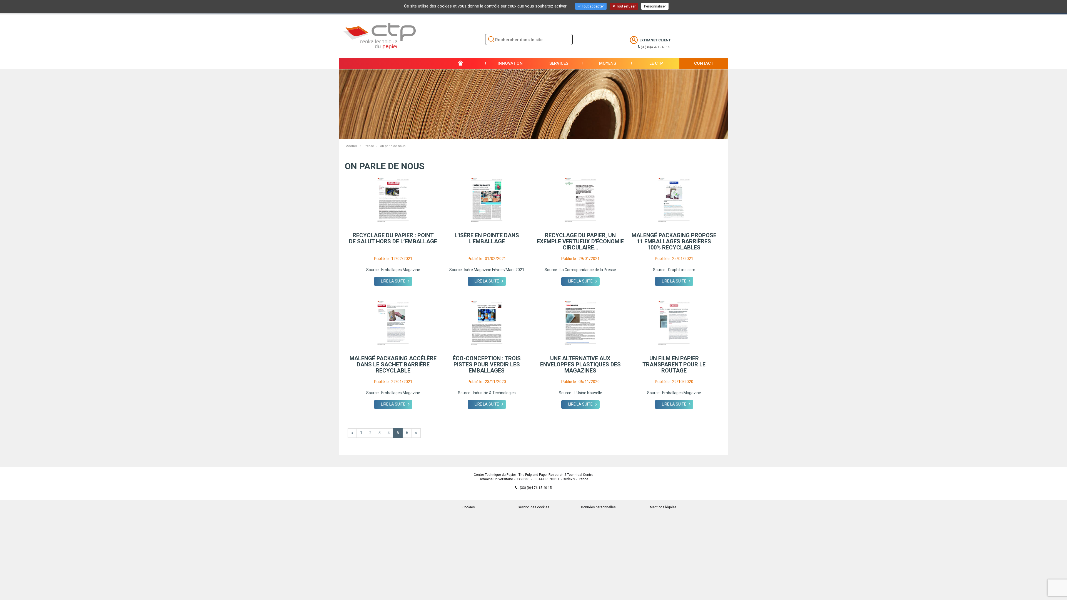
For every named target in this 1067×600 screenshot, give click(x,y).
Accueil (352, 146)
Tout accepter (592, 6)
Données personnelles (598, 507)
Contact (703, 63)
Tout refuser (625, 6)
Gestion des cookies (533, 507)
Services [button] (558, 63)
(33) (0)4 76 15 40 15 (655, 47)
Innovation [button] (510, 63)
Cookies (468, 507)
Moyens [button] (607, 63)
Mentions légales (663, 507)
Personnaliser (655, 6)
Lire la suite (393, 281)
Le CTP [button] (656, 63)
